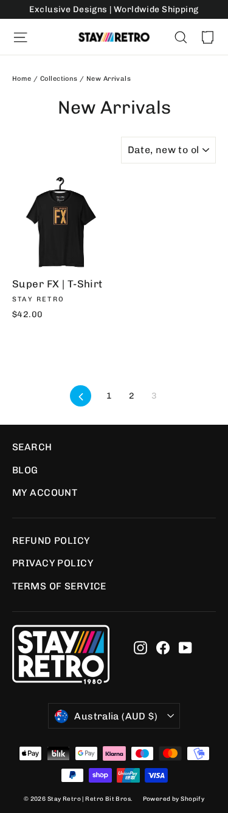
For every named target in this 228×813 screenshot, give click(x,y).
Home (22, 79)
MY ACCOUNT (44, 492)
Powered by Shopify (174, 799)
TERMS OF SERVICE (59, 586)
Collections (59, 79)
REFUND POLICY (51, 540)
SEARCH (32, 447)
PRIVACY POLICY (52, 563)
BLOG (25, 470)
